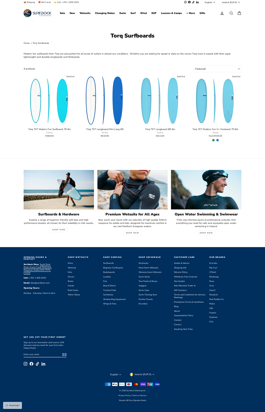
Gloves (71, 276)
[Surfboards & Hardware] (59, 189)
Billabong (214, 276)
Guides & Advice (182, 263)
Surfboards (108, 263)
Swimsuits (143, 263)
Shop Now (58, 229)
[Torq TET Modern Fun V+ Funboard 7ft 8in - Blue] (217, 140)
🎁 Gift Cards (44, 2)
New (72, 13)
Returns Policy (181, 272)
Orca (211, 285)
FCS (211, 321)
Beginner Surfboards (113, 267)
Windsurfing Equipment (114, 299)
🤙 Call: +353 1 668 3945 (66, 2)
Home (27, 43)
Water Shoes (74, 294)
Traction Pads (109, 290)
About (177, 311)
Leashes (107, 276)
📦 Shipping (29, 2)
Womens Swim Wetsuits (150, 272)
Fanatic (212, 312)
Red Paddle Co (216, 299)
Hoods (71, 285)
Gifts (202, 13)
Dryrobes (143, 303)
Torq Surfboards (41, 43)
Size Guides (179, 281)
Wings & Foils (109, 303)
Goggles (143, 285)
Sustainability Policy (183, 315)
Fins (105, 281)
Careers (178, 324)
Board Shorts (109, 285)
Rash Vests (73, 290)
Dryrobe (213, 263)
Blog (176, 306)
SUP (153, 13)
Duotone (213, 317)
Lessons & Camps (171, 13)
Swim (122, 13)
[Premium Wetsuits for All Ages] (132, 189)
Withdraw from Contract (185, 276)
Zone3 (212, 290)
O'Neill (212, 272)
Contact (178, 320)
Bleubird (213, 294)
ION (211, 308)
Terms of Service (139, 395)
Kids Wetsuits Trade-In (185, 285)
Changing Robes (105, 13)
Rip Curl (213, 267)
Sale (62, 13)
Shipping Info (180, 267)
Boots (70, 281)
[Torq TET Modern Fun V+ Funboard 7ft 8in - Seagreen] (213, 140)
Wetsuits (85, 13)
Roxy (211, 281)
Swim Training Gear (148, 294)
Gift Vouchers (180, 290)
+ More (190, 13)
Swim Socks (144, 276)
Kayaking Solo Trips (183, 329)
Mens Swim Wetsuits (148, 267)
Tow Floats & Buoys (148, 281)
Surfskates (108, 294)
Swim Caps (144, 290)
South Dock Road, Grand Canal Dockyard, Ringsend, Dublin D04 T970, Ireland (38, 268)
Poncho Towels (146, 299)
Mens (70, 263)
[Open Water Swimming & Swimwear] (206, 189)
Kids (70, 272)
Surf (133, 13)
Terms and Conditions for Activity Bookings (189, 296)
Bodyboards (109, 272)
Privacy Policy (124, 395)
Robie (212, 303)
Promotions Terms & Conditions (189, 302)
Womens (72, 267)
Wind (143, 13)
